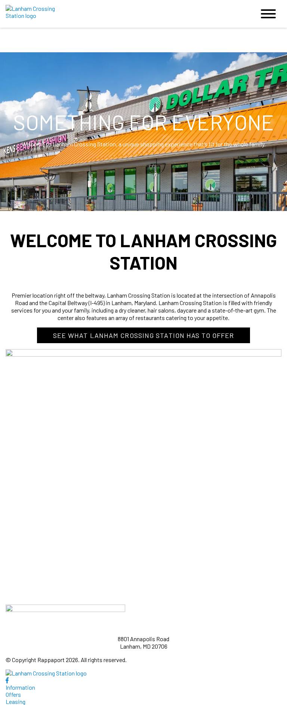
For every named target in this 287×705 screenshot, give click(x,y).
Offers (13, 694)
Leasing (15, 701)
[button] (143, 335)
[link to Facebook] (7, 680)
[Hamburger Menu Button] (268, 14)
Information (20, 687)
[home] (125, 14)
